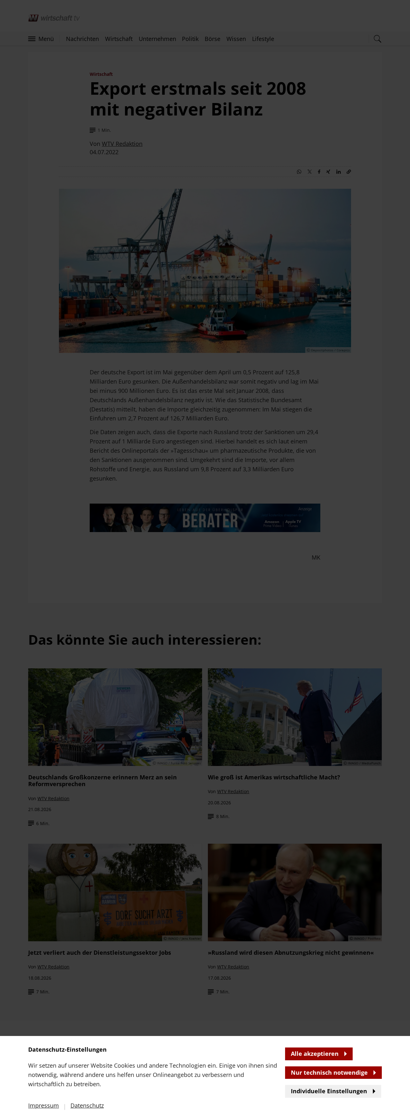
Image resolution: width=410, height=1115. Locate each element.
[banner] (205, 557)
